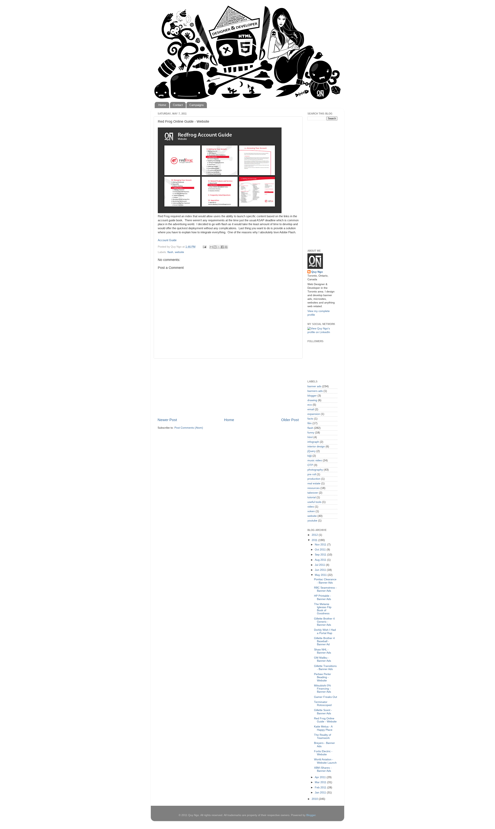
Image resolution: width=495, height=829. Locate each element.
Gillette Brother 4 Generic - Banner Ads (324, 621)
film (309, 423)
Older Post (290, 420)
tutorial (311, 497)
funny (310, 432)
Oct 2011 (321, 549)
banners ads (315, 391)
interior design (316, 446)
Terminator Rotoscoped (323, 704)
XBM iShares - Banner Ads (323, 769)
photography (315, 469)
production (313, 478)
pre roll (311, 474)
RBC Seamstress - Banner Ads (325, 589)
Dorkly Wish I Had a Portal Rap (325, 631)
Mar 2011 (321, 782)
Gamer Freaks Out (325, 697)
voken (311, 511)
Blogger (311, 815)
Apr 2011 (321, 777)
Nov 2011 (321, 544)
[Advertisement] (228, 388)
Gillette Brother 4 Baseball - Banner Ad (324, 641)
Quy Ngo (317, 271)
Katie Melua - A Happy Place (323, 728)
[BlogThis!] (215, 247)
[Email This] (211, 247)
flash (170, 252)
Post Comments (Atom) (188, 427)
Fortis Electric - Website (323, 753)
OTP (310, 465)
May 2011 (321, 574)
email (310, 409)
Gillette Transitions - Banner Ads (325, 668)
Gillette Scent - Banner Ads (323, 712)
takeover (312, 492)
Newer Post (167, 420)
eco (309, 404)
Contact (178, 105)
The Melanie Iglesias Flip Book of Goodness (322, 609)
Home (162, 105)
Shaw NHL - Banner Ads (322, 651)
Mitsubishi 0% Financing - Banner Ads (322, 688)
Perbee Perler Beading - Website (322, 677)
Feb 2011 (321, 787)
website (179, 252)
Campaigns (196, 105)
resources (313, 488)
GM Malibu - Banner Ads (322, 659)
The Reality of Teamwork (322, 736)
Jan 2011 (321, 792)
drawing (312, 400)
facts (310, 418)
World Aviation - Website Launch (325, 761)
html (310, 437)
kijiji (309, 455)
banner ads (314, 386)
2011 (315, 540)
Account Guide (167, 240)
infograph (313, 441)
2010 (315, 798)
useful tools (314, 502)
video (310, 506)
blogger (312, 395)
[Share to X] (219, 247)
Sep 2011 (321, 554)
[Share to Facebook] (222, 247)
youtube (312, 520)
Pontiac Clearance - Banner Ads (325, 581)
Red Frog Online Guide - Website (325, 720)
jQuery (311, 451)
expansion (313, 414)
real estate (313, 483)
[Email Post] (204, 246)
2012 (315, 534)
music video (314, 460)
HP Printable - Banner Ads (322, 597)
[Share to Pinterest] (226, 247)
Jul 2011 (320, 564)
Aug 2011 (321, 559)
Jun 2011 (321, 569)
